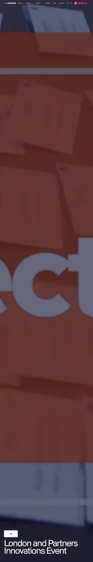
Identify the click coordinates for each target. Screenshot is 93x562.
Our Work (47, 3)
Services (28, 3)
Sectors (38, 3)
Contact (61, 3)
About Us (20, 3)
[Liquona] (10, 3)
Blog (54, 3)
